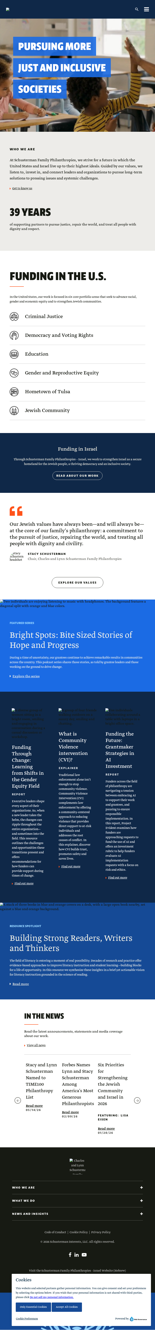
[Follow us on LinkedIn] (76, 1255)
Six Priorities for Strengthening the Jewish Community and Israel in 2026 (113, 1084)
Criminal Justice (44, 316)
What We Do (23, 1201)
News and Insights (30, 1214)
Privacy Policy (101, 1232)
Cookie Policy (79, 1232)
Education (36, 354)
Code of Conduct (55, 1232)
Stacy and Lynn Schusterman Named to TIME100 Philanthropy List (41, 1081)
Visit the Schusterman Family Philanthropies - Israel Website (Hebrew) (77, 1271)
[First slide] (137, 1100)
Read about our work (77, 476)
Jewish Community (47, 410)
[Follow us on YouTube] (84, 1255)
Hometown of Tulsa (47, 392)
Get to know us (22, 189)
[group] (41, 1089)
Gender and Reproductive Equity (62, 373)
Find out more (24, 884)
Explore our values (77, 583)
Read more (21, 984)
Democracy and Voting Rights (59, 335)
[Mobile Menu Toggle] (146, 9)
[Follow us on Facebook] (70, 1255)
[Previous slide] (18, 1100)
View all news (36, 1045)
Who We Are (23, 1188)
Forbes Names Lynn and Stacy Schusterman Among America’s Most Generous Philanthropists (78, 1084)
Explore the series (26, 676)
